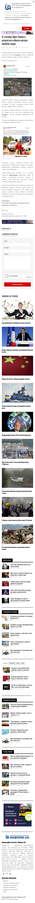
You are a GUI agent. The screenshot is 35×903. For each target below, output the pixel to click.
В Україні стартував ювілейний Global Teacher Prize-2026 (21, 626)
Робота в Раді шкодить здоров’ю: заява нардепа (20, 643)
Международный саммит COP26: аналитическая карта (16, 435)
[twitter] (4, 873)
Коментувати (17, 284)
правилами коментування (13, 15)
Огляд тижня (8, 752)
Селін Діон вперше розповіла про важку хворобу (20, 565)
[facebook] (7, 873)
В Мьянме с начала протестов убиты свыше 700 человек (17, 520)
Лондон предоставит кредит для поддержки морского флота (16, 407)
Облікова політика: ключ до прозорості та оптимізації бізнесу (20, 774)
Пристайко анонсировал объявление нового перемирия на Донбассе (15, 204)
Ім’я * (6, 241)
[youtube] (10, 873)
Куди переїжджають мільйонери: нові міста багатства (16, 323)
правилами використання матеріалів (16, 13)
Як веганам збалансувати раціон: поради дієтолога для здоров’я (20, 783)
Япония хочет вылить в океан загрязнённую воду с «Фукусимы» (15, 463)
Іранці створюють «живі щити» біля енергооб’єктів (21, 634)
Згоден (26, 28)
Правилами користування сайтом (15, 11)
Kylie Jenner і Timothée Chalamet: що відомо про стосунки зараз (21, 574)
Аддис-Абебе (13, 175)
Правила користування (10, 885)
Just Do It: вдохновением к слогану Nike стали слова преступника (21, 686)
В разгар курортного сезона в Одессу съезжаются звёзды (20, 677)
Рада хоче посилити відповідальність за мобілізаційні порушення (21, 705)
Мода (22, 663)
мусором (4, 114)
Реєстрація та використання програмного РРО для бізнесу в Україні (19, 792)
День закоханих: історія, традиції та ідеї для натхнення (21, 765)
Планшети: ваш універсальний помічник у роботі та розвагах (20, 669)
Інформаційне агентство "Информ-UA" (14, 897)
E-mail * (6, 247)
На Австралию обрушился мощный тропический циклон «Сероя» (17, 492)
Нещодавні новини (10, 612)
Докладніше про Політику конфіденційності (17, 23)
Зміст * (6, 254)
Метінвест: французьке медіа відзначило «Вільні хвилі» (19, 731)
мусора (17, 55)
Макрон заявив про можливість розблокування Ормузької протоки (17, 351)
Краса (17, 663)
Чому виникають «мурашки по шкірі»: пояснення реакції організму (21, 722)
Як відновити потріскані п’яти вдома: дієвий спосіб (21, 617)
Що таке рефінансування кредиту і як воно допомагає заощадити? (21, 757)
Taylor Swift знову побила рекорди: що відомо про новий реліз (20, 591)
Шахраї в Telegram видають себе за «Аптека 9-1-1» (21, 714)
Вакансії (5, 881)
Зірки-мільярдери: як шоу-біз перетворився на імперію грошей (20, 600)
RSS (4, 891)
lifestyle (5, 663)
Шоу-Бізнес (7, 560)
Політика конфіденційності (11, 883)
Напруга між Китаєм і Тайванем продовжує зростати (16, 379)
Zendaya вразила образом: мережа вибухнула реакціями (20, 583)
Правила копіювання (9, 887)
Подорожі (12, 663)
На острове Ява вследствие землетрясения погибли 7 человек (16, 548)
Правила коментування (10, 889)
